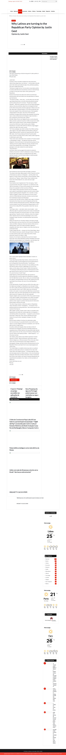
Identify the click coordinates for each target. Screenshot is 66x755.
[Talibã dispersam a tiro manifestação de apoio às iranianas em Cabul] (12, 499)
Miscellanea (48, 571)
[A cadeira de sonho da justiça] (48, 705)
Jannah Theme (7, 753)
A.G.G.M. (22, 44)
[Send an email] (24, 44)
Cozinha (53, 11)
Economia (25, 11)
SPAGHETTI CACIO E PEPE (22, 503)
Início (11, 15)
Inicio (11, 11)
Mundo (20, 11)
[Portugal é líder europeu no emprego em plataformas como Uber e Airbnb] (48, 731)
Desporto (48, 11)
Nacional (16, 11)
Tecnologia (38, 11)
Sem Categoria (49, 581)
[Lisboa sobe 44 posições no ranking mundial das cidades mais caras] (48, 690)
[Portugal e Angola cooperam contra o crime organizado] (45, 58)
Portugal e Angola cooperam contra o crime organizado (53, 58)
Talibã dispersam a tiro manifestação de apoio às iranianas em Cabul (30, 497)
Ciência (34, 11)
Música (47, 583)
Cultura (29, 11)
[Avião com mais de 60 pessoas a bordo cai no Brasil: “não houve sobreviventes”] (48, 714)
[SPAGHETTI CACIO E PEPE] (12, 505)
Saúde (43, 11)
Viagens (47, 579)
